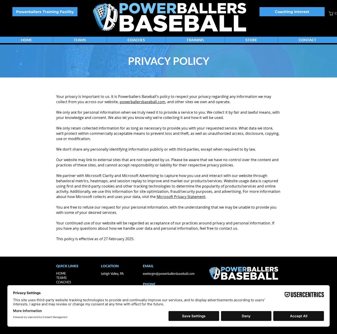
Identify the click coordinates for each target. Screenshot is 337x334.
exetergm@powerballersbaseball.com (169, 274)
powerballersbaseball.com (142, 101)
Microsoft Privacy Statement (181, 196)
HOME (61, 273)
